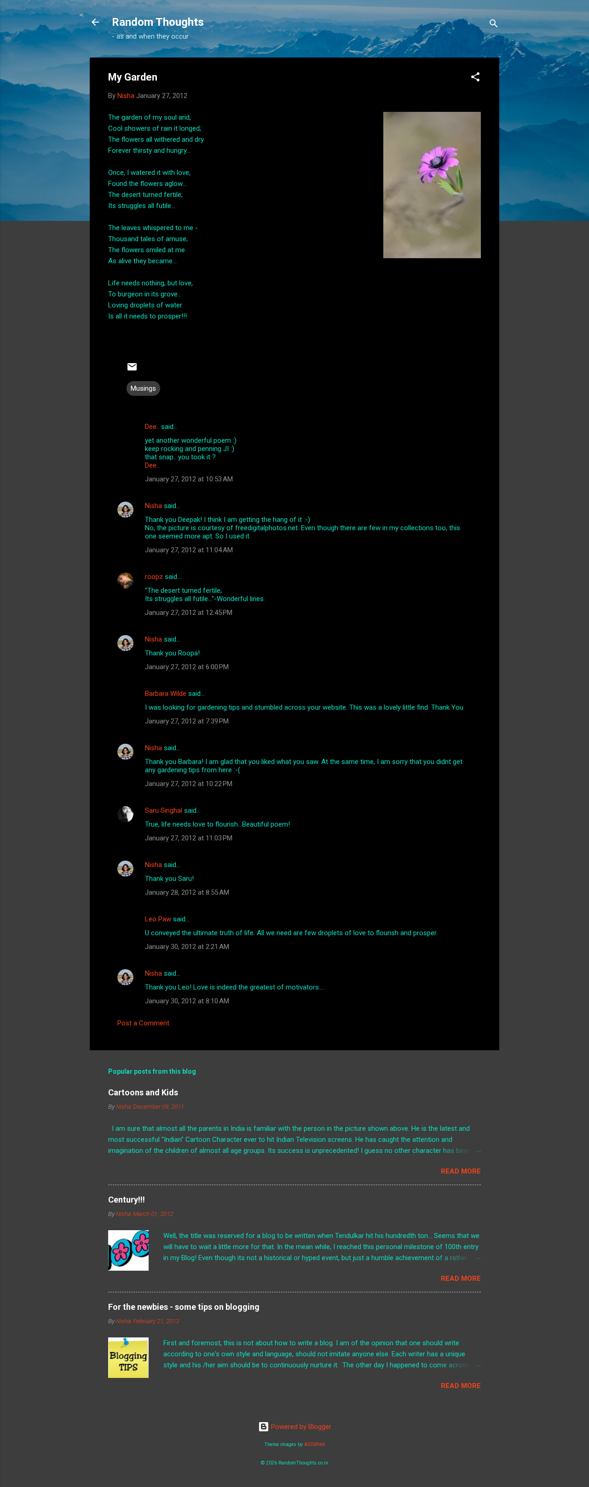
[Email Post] (132, 370)
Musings (143, 388)
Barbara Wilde (165, 693)
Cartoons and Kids (143, 1092)
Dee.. (152, 426)
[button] (475, 78)
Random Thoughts (158, 22)
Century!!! (126, 1199)
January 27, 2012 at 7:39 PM (187, 721)
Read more (461, 1171)
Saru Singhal (163, 810)
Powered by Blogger (300, 1427)
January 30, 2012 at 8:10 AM (187, 1001)
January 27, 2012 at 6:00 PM (187, 667)
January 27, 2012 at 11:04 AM (189, 550)
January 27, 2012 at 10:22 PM (188, 784)
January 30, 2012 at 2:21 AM (187, 947)
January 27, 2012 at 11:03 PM (188, 838)
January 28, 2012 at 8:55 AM (187, 892)
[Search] (493, 25)
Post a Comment (143, 1023)
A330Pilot (314, 1444)
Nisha (153, 506)
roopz (154, 577)
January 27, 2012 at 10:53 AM (189, 479)
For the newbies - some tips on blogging (184, 1307)
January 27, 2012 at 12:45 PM (188, 612)
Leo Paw (158, 919)
